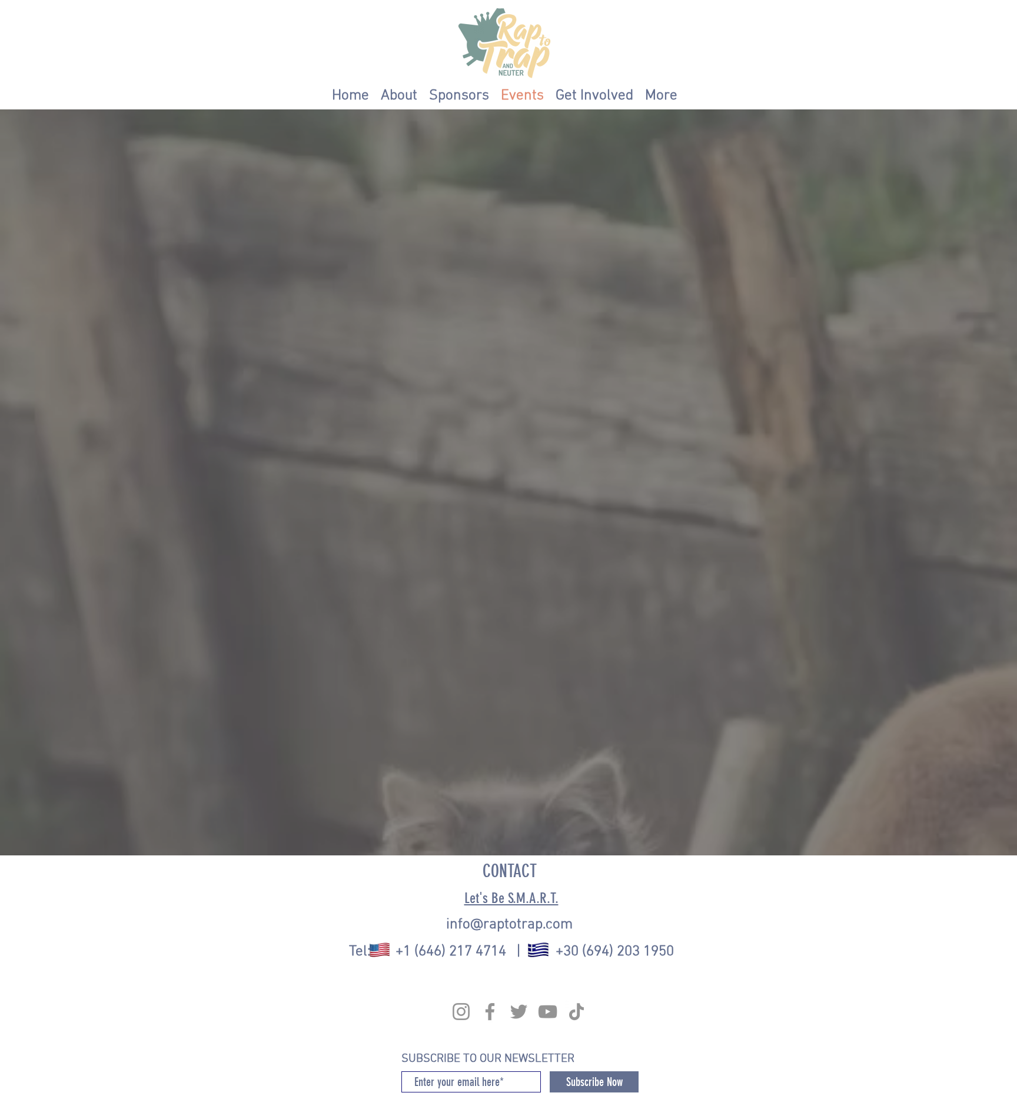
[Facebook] (489, 1011)
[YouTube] (547, 1011)
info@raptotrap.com (509, 925)
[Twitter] (518, 1011)
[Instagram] (461, 1011)
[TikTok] (576, 1011)
